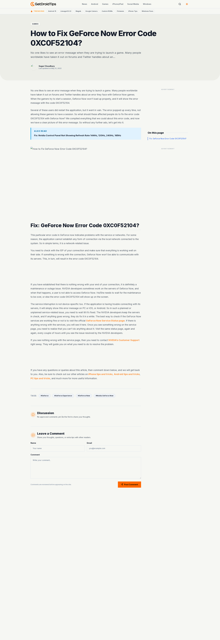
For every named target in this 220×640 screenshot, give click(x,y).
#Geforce (45, 396)
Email (89, 443)
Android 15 (52, 11)
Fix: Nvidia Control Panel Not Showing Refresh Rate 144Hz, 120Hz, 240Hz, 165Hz (77, 135)
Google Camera (91, 11)
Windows (147, 4)
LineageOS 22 (65, 11)
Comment (35, 455)
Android (94, 4)
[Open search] (179, 4)
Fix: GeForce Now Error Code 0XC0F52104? (167, 138)
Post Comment (131, 484)
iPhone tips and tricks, (100, 374)
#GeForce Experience (63, 396)
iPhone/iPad (117, 4)
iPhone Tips (132, 11)
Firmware (120, 11)
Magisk (78, 11)
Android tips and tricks (127, 374)
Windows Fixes (147, 11)
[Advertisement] (85, 271)
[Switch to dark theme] (186, 4)
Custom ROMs (107, 11)
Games (105, 4)
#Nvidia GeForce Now (104, 396)
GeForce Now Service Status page (105, 320)
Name (33, 443)
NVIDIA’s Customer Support (123, 340)
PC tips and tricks (40, 378)
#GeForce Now (84, 396)
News (84, 4)
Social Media (133, 4)
